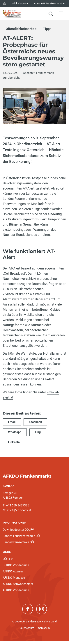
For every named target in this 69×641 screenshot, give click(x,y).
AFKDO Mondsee (14, 577)
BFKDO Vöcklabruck (16, 565)
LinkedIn (14, 442)
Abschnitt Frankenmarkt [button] (48, 3)
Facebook (35, 422)
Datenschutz (27, 627)
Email (11, 422)
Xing (38, 432)
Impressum (43, 627)
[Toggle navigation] (61, 13)
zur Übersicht (11, 77)
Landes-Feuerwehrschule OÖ (21, 536)
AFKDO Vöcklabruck (16, 590)
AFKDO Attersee (13, 571)
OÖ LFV (8, 559)
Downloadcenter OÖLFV (18, 529)
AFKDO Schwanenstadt (18, 584)
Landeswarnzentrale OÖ (18, 542)
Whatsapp (14, 432)
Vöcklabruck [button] (19, 3)
